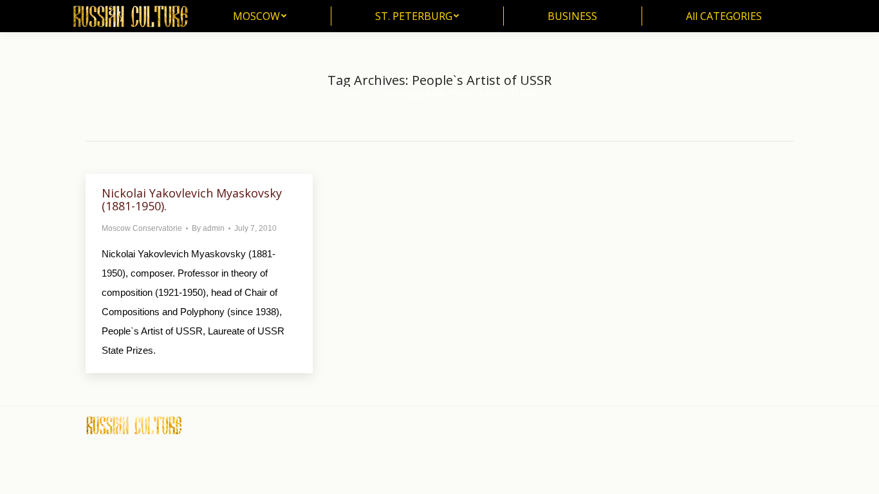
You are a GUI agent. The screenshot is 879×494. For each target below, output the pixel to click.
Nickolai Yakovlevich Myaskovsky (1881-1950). (192, 199)
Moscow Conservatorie (142, 228)
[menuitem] (260, 16)
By (208, 228)
